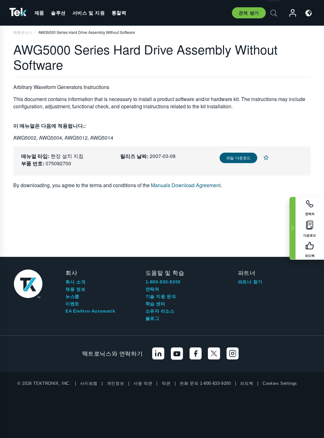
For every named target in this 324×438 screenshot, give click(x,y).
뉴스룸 (72, 296)
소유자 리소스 (160, 311)
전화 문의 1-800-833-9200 (205, 383)
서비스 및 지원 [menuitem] (88, 12)
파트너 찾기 (250, 281)
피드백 (246, 383)
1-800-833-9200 (163, 281)
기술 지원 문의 (161, 296)
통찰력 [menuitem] (119, 12)
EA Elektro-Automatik (90, 311)
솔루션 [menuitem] (58, 12)
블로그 (152, 318)
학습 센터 (155, 303)
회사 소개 (75, 281)
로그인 (290, 13)
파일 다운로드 (238, 157)
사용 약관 (143, 383)
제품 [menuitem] (39, 12)
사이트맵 (88, 383)
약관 (166, 383)
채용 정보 (75, 289)
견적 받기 (249, 13)
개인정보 (115, 383)
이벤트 (72, 303)
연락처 (152, 289)
